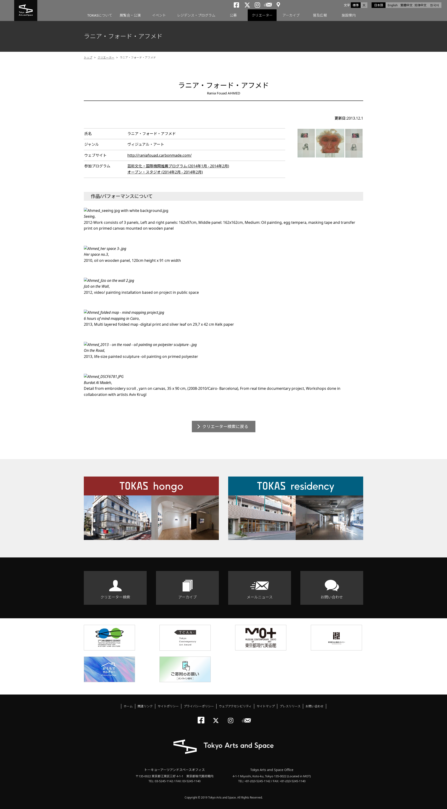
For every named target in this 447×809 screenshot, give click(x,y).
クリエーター (262, 15)
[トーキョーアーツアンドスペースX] (217, 716)
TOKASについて (99, 15)
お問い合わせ (332, 597)
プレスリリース (290, 706)
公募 (233, 15)
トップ (88, 57)
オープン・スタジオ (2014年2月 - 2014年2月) (165, 172)
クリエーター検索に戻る (225, 426)
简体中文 (420, 5)
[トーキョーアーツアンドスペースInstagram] (232, 716)
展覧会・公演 (130, 15)
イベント (159, 15)
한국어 (434, 5)
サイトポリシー (168, 706)
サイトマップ (266, 706)
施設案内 (349, 15)
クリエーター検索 (115, 597)
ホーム (128, 706)
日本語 (378, 5)
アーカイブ (291, 15)
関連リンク (145, 706)
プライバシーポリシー (199, 706)
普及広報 (320, 15)
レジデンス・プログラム (196, 15)
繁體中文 (406, 5)
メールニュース (260, 597)
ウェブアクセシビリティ (235, 706)
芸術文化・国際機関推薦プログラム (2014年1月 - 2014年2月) (178, 166)
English (393, 5)
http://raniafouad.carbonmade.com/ (159, 155)
